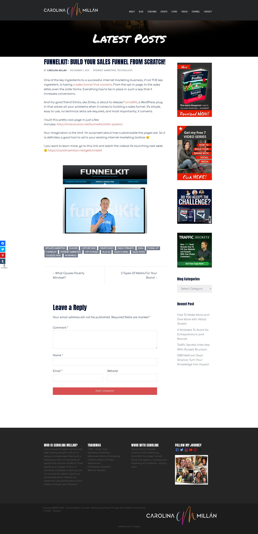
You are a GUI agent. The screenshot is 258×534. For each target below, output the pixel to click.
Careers (47, 511)
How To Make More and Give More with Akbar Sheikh (193, 319)
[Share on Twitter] (2, 249)
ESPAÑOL (196, 11)
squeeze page (53, 256)
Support (57, 511)
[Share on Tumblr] (2, 261)
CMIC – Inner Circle (97, 449)
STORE (174, 11)
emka (140, 248)
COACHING (152, 11)
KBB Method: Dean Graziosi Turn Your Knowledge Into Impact (193, 360)
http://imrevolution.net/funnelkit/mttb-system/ (90, 124)
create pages (106, 248)
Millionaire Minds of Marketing (104, 456)
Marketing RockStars (99, 453)
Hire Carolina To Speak (143, 449)
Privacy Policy (139, 508)
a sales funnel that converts (92, 84)
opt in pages (91, 252)
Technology (125, 70)
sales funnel (121, 252)
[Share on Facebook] (2, 243)
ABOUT (132, 11)
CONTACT (208, 11)
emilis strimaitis (126, 248)
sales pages (139, 252)
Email (58, 370)
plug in (106, 252)
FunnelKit (130, 102)
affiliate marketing (55, 248)
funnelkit (51, 252)
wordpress (70, 256)
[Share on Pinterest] (2, 255)
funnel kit (153, 248)
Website (112, 370)
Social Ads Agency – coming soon (149, 460)
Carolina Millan (57, 70)
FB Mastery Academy (99, 467)
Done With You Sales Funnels (146, 456)
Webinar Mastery (97, 470)
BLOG (141, 11)
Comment (60, 327)
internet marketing (71, 252)
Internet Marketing (104, 70)
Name (58, 355)
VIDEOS (184, 11)
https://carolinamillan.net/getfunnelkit (75, 150)
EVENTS (164, 11)
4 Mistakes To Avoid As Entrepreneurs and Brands (192, 334)
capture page (89, 248)
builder (73, 248)
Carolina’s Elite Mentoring (145, 453)
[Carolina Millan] (71, 10)
